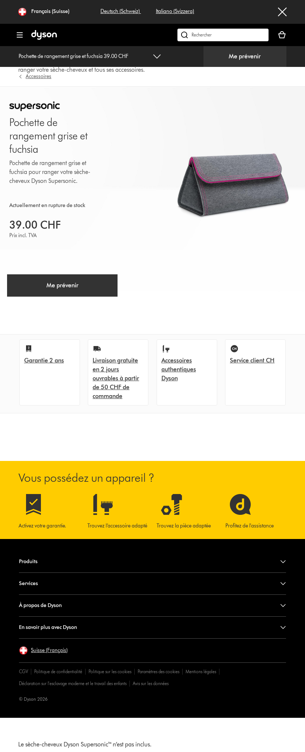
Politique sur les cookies (110, 671)
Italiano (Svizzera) (175, 11)
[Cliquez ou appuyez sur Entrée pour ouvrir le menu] (20, 35)
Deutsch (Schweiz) (120, 11)
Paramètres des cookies (158, 671)
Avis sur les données (150, 683)
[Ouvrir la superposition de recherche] (223, 35)
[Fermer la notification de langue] (282, 11)
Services (28, 583)
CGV (23, 671)
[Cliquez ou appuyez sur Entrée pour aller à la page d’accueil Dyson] (44, 38)
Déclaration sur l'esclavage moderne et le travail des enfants (72, 683)
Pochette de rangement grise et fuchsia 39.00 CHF (73, 56)
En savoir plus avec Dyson (48, 627)
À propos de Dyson (40, 605)
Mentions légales (201, 671)
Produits (28, 561)
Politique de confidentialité (58, 671)
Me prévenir (245, 56)
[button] (43, 650)
